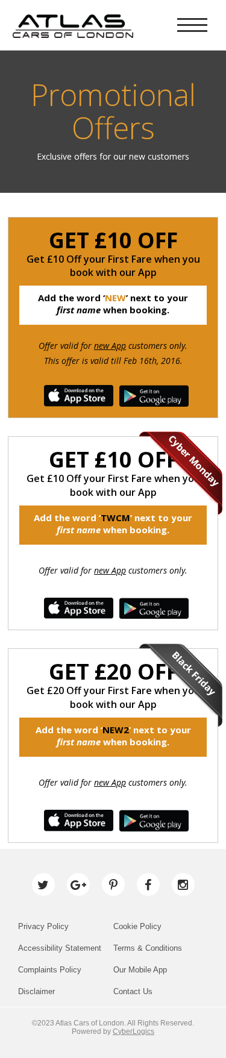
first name (79, 310)
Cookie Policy (137, 926)
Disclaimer (36, 991)
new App (110, 345)
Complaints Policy (49, 969)
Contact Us (132, 991)
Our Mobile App (140, 969)
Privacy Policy (43, 926)
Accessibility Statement (59, 948)
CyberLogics (133, 1031)
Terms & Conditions (147, 948)
